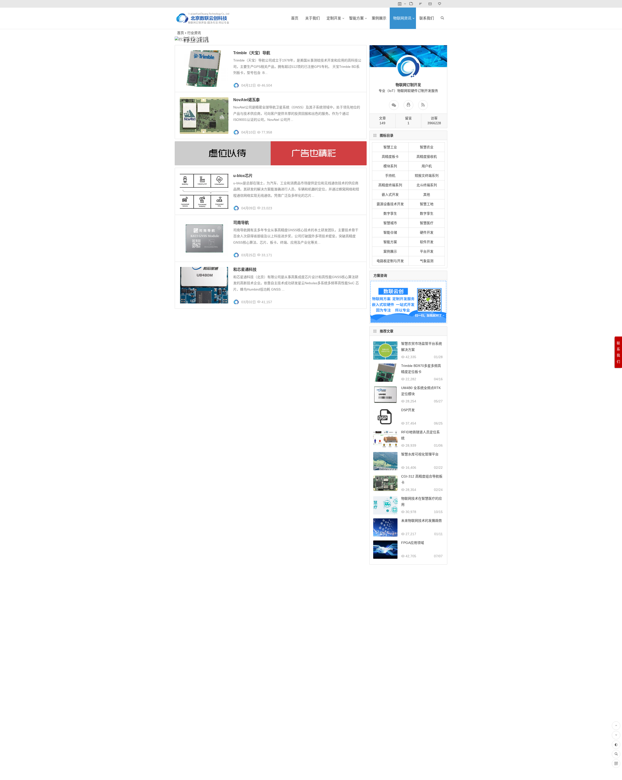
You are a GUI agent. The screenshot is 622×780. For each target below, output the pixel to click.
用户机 (427, 166)
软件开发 (426, 242)
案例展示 (379, 18)
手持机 (390, 175)
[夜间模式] (616, 744)
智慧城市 (390, 223)
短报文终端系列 (427, 175)
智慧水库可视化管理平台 (420, 454)
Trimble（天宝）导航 (251, 53)
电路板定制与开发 (390, 261)
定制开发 (334, 18)
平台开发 (426, 251)
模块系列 (390, 166)
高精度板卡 (390, 157)
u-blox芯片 (243, 176)
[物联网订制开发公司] (202, 22)
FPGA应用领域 (412, 543)
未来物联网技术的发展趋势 (421, 521)
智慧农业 (426, 147)
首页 (294, 18)
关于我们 (312, 18)
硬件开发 (426, 232)
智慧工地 (426, 204)
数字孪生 (390, 213)
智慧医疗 (426, 223)
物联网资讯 (402, 18)
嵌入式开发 (390, 194)
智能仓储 (390, 232)
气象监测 (426, 261)
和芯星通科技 (245, 269)
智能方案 (356, 18)
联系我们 (426, 18)
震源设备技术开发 (390, 204)
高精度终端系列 (390, 185)
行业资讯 (194, 33)
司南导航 (241, 223)
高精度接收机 (426, 157)
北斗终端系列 (426, 185)
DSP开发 (408, 410)
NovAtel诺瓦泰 (246, 100)
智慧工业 (390, 147)
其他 (426, 194)
